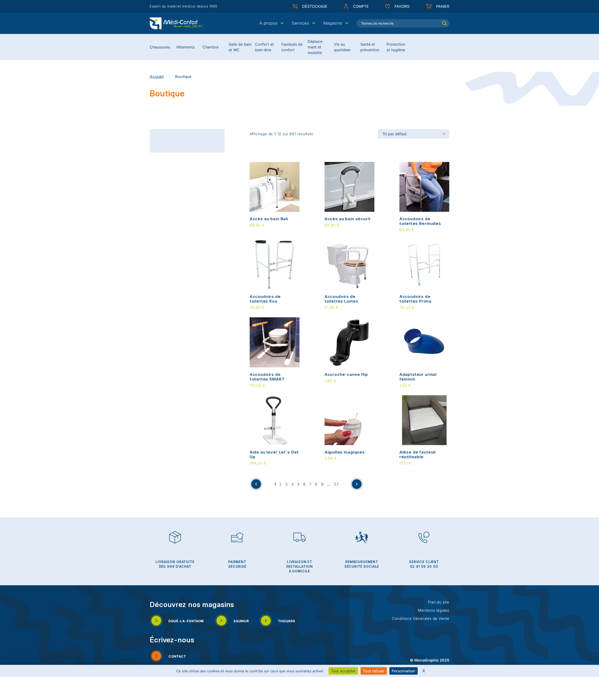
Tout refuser (373, 671)
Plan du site (438, 602)
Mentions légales (433, 610)
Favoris (401, 6)
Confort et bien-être (264, 47)
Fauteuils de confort (292, 47)
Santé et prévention (369, 47)
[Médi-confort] (177, 23)
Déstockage (314, 6)
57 (336, 484)
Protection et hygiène (396, 47)
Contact (177, 656)
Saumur (241, 621)
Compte (361, 6)
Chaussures (160, 47)
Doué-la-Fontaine (186, 621)
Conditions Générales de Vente (420, 618)
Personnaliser (403, 671)
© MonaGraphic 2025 (429, 660)
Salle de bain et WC (240, 47)
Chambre (210, 47)
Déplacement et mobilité (316, 47)
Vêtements (185, 47)
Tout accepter (343, 671)
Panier (442, 6)
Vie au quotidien (342, 47)
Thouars (286, 621)
